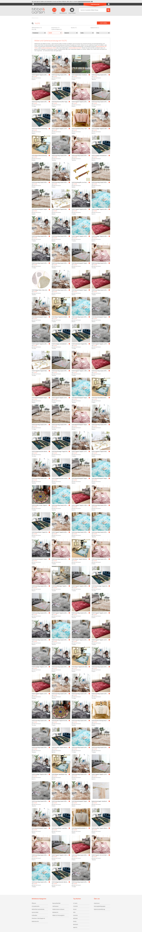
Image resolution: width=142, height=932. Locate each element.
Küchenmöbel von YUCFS (75, 48)
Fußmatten (34, 915)
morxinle (75, 915)
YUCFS (35, 76)
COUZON (75, 906)
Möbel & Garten (35, 18)
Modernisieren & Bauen (58, 909)
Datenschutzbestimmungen (84, 1)
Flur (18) (34, 29)
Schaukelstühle (35, 906)
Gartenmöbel (35, 912)
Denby (74, 921)
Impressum (97, 903)
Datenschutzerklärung (99, 909)
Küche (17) (73, 27)
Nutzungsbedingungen (99, 906)
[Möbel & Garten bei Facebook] (108, 4)
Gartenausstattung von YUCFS (48, 48)
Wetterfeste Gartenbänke (38, 909)
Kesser (75, 909)
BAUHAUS (75, 924)
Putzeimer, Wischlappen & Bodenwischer (38, 920)
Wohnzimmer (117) (37, 27)
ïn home (75, 903)
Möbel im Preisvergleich (58, 915)
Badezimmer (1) (95, 27)
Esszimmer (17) (55, 27)
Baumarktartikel (56, 903)
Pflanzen (34, 903)
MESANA (75, 918)
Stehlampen (56, 906)
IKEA (74, 912)
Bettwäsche (55, 912)
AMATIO (75, 927)
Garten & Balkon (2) (56, 29)
